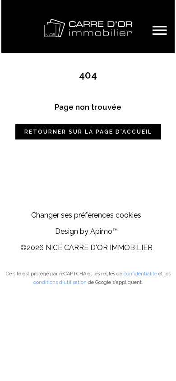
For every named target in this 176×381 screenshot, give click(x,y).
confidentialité (140, 274)
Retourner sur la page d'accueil (88, 132)
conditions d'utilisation (60, 282)
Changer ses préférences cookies (86, 215)
